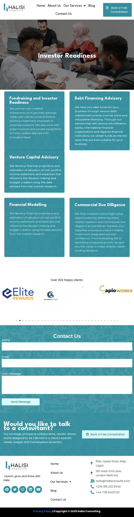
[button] (117, 10)
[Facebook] (6, 489)
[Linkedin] (30, 489)
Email (5, 357)
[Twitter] (14, 489)
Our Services (73, 5)
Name (6, 340)
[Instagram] (22, 489)
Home (41, 5)
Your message (11, 374)
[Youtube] (38, 489)
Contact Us (63, 13)
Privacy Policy (42, 511)
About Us (54, 5)
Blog (91, 5)
